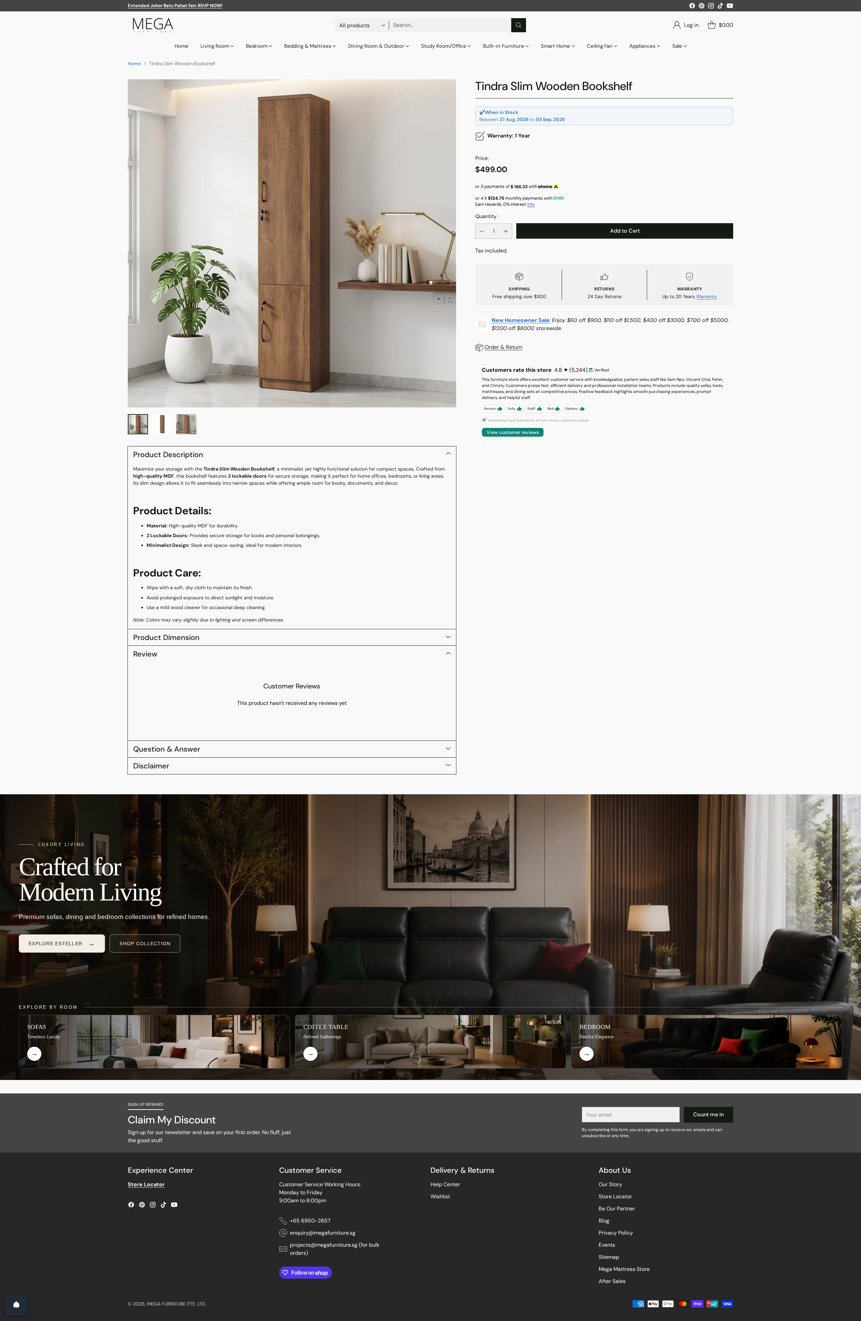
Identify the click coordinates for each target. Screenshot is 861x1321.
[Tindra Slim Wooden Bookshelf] (292, 243)
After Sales (612, 1281)
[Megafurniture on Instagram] (711, 6)
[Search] (518, 25)
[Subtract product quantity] (482, 231)
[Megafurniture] (153, 25)
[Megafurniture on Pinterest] (701, 6)
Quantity (486, 216)
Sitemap (609, 1256)
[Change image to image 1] (138, 424)
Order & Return (503, 347)
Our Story (610, 1184)
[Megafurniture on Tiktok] (720, 6)
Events (607, 1244)
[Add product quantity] (506, 231)
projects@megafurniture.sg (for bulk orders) (334, 1248)
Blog (604, 1220)
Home (134, 64)
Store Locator (615, 1196)
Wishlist (440, 1196)
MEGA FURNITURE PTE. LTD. (176, 1304)
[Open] (16, 1304)
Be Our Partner (617, 1208)
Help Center (445, 1184)
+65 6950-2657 (310, 1220)
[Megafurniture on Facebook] (692, 6)
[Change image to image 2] (162, 424)
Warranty (706, 296)
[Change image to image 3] (186, 424)
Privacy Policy (616, 1232)
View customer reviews (513, 432)
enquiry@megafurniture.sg (322, 1232)
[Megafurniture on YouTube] (729, 6)
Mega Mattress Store (624, 1269)
